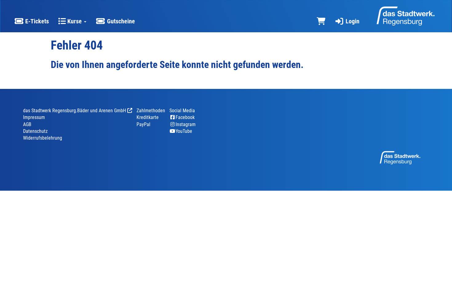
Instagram (186, 124)
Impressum (34, 117)
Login (351, 21)
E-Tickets (36, 21)
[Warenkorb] (321, 21)
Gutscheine (120, 21)
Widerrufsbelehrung (42, 138)
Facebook (185, 117)
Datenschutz (35, 131)
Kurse (74, 21)
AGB (27, 124)
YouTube (184, 131)
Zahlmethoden (151, 110)
